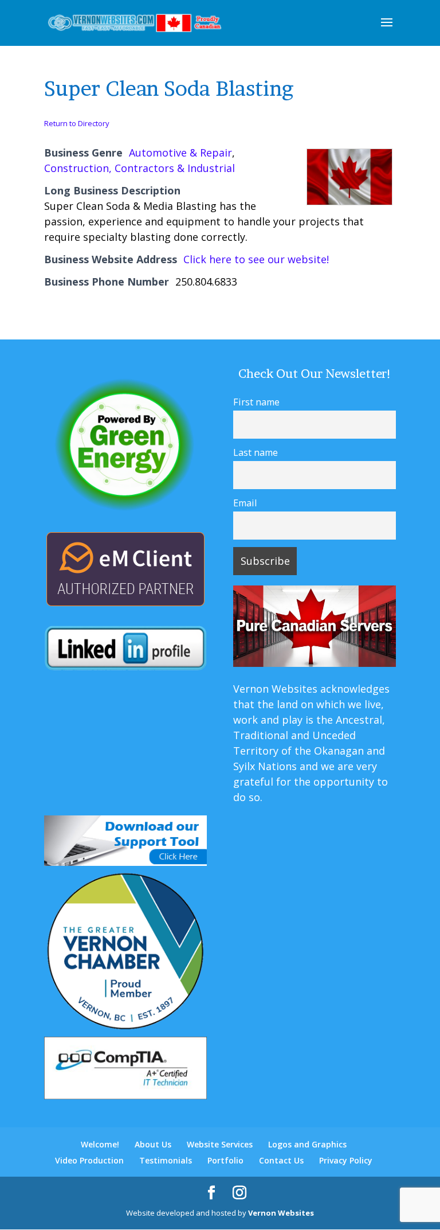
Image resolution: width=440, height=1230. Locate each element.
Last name (255, 452)
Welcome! (100, 1144)
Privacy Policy (345, 1160)
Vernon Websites (281, 1213)
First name (256, 402)
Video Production (89, 1160)
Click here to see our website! (256, 259)
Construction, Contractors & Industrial (139, 168)
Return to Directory (76, 123)
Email (245, 503)
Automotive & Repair (180, 152)
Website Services (220, 1144)
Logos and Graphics (307, 1144)
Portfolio (225, 1160)
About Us (153, 1144)
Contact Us (281, 1160)
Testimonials (165, 1160)
